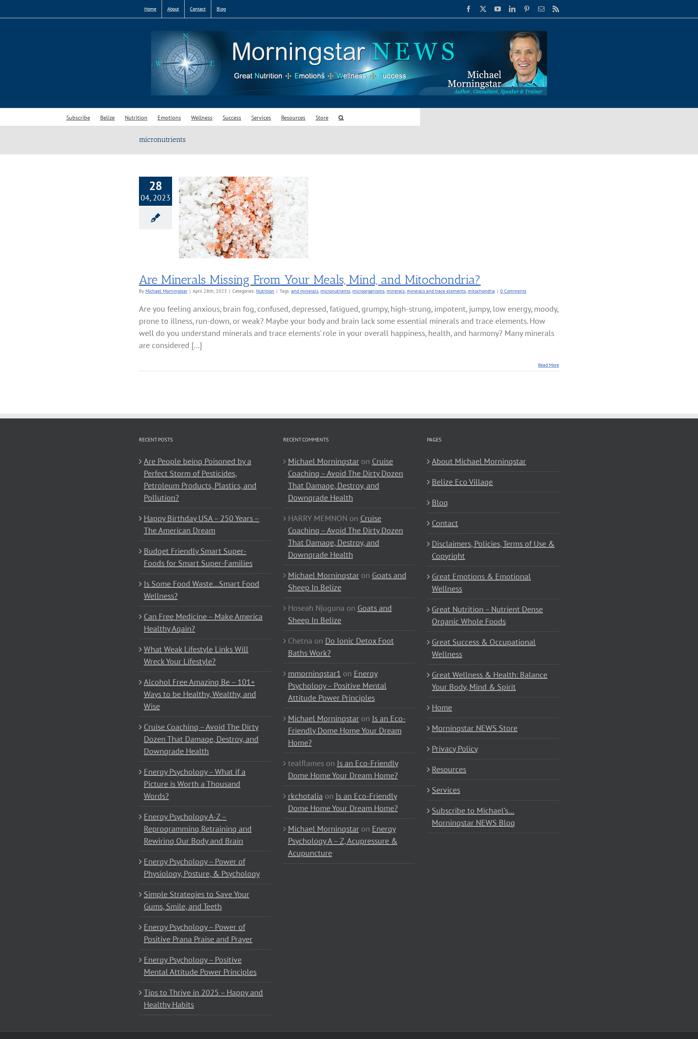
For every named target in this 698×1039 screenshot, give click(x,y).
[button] (341, 117)
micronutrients (335, 291)
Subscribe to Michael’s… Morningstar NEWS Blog (473, 816)
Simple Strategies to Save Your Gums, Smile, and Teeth (196, 900)
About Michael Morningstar (479, 461)
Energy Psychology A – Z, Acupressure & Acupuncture (342, 841)
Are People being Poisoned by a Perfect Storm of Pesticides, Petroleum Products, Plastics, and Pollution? (200, 479)
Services (446, 790)
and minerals (304, 291)
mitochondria (481, 291)
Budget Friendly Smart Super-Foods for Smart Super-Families (198, 557)
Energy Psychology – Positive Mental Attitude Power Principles (200, 966)
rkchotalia (305, 796)
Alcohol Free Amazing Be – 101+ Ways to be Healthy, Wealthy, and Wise (200, 694)
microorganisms (368, 291)
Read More (548, 365)
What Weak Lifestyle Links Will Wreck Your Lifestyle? (196, 655)
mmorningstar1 (314, 673)
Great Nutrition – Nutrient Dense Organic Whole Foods (487, 615)
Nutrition (265, 291)
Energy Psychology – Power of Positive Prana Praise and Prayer (198, 933)
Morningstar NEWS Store (474, 728)
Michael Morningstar (166, 291)
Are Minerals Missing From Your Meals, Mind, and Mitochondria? (310, 279)
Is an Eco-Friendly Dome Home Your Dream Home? (347, 730)
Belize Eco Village (462, 482)
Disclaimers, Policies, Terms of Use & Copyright (493, 550)
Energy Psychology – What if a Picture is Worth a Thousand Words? (195, 784)
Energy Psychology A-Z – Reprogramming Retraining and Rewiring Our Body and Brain (198, 828)
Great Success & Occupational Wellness (484, 648)
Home (442, 707)
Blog (440, 502)
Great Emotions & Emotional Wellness (481, 582)
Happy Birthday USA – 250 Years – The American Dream (201, 524)
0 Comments (513, 291)
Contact (445, 523)
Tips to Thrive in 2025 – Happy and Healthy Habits (203, 998)
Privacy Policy (455, 748)
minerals (396, 291)
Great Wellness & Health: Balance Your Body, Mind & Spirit (489, 680)
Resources (449, 769)
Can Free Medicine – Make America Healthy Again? (203, 622)
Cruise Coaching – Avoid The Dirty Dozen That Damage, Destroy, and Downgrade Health (201, 739)
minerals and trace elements (436, 291)
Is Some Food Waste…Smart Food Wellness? (201, 590)
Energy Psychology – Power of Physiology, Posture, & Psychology (202, 867)
